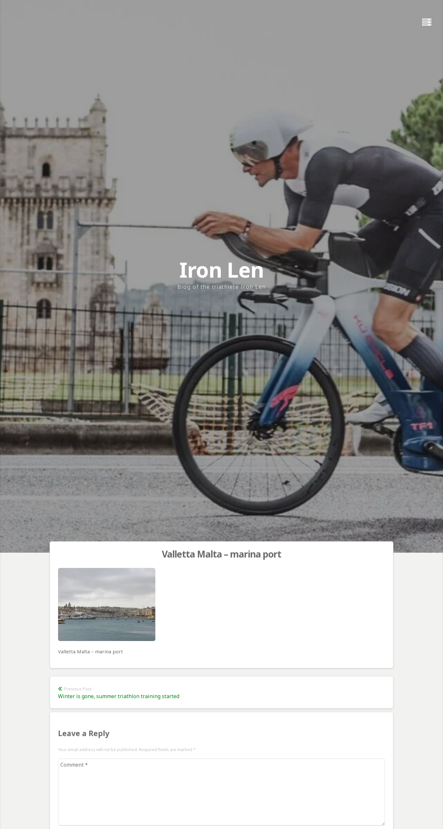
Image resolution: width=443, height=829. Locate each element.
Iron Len (221, 270)
